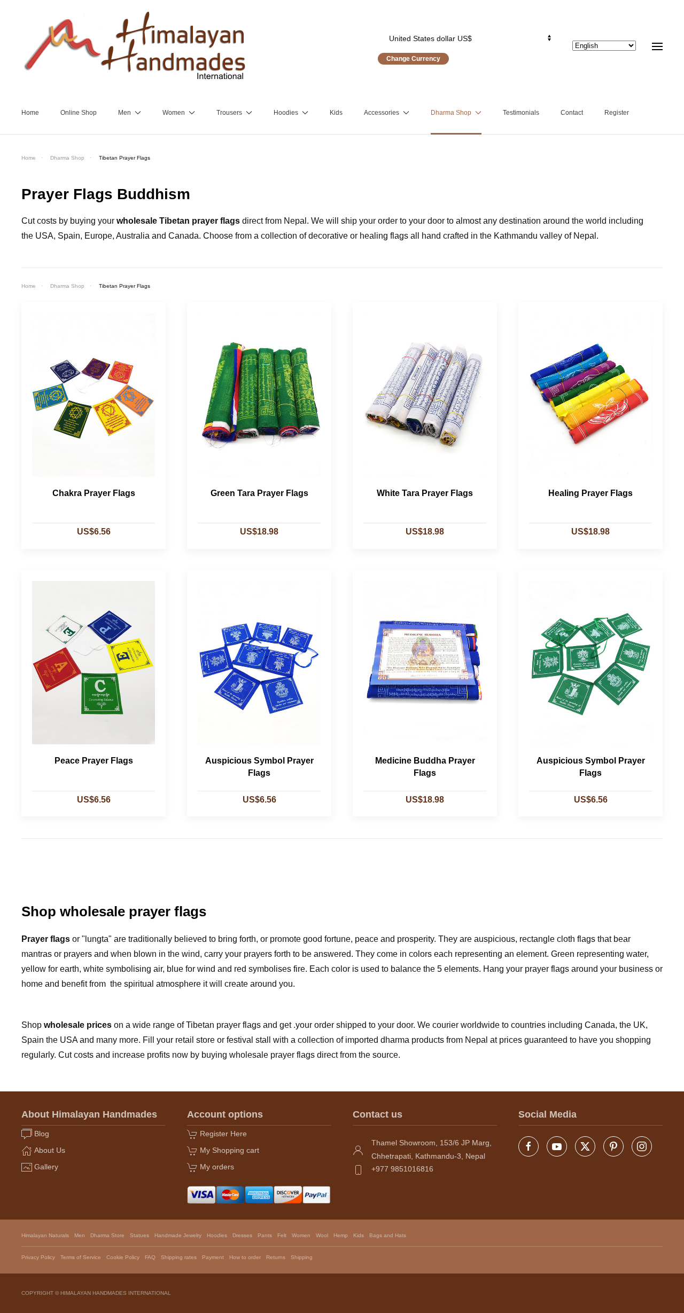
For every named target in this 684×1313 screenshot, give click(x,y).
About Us (49, 1150)
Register (616, 112)
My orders (217, 1166)
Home (30, 112)
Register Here (223, 1133)
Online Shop (78, 112)
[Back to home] (135, 46)
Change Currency (413, 58)
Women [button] (173, 112)
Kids (336, 112)
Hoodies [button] (286, 112)
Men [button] (124, 112)
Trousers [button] (229, 112)
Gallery (46, 1166)
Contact (572, 112)
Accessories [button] (381, 112)
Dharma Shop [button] (451, 112)
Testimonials (521, 112)
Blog (41, 1133)
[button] (657, 45)
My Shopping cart (229, 1150)
